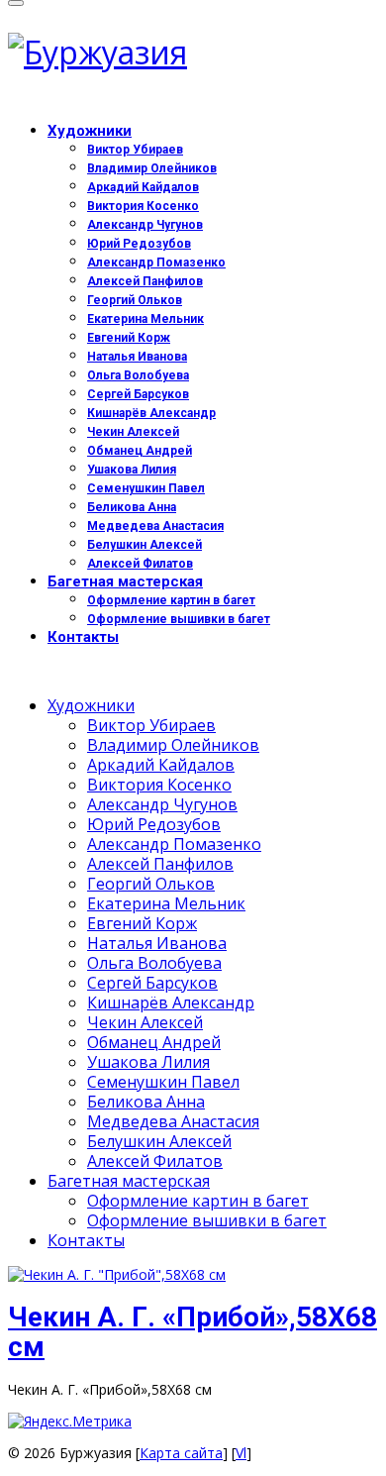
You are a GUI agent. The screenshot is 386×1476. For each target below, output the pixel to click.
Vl (241, 1452)
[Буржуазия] (193, 52)
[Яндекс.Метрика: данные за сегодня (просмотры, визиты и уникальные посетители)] (70, 1421)
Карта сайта (181, 1452)
